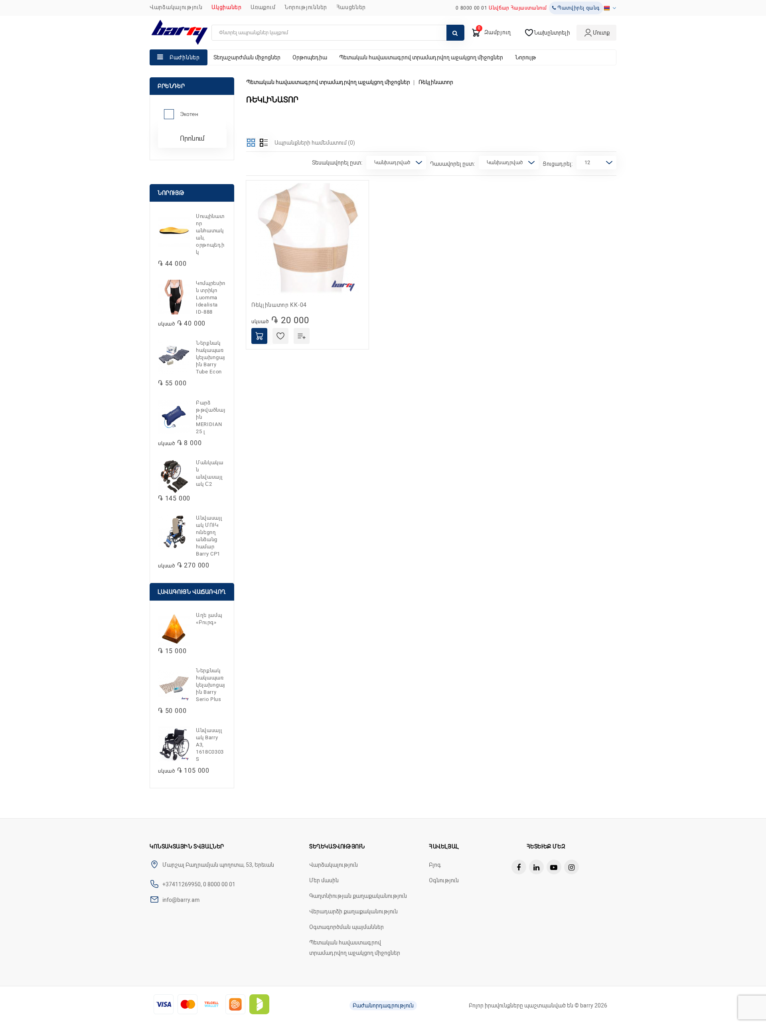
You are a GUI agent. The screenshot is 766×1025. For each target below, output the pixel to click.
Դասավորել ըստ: (452, 164)
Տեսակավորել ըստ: (337, 162)
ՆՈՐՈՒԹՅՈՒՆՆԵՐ (305, 7)
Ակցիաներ (226, 7)
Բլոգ (435, 865)
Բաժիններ (185, 57)
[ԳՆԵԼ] (259, 336)
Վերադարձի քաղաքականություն (353, 911)
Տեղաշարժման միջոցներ (246, 57)
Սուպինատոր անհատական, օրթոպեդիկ (210, 234)
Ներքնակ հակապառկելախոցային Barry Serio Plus (210, 685)
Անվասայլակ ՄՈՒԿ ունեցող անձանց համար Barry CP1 (209, 536)
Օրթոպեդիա (309, 57)
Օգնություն (444, 880)
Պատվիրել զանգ (578, 8)
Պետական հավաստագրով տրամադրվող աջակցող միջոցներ (421, 57)
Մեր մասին (324, 880)
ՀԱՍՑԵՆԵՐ (351, 7)
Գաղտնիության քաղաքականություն (358, 896)
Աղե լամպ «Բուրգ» (209, 618)
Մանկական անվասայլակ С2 (209, 473)
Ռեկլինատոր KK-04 (279, 305)
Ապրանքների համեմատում (314, 142)
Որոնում (192, 138)
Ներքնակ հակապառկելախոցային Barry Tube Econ (210, 357)
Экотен (189, 114)
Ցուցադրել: (558, 164)
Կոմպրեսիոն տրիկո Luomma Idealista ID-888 (210, 297)
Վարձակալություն (176, 7)
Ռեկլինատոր (436, 82)
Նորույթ (525, 57)
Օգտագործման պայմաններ (346, 927)
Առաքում (263, 7)
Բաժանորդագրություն (383, 1005)
